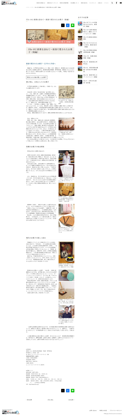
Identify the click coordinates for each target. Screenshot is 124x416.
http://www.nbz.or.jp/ (34, 384)
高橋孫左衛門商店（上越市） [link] (32, 356)
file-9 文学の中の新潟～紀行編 (90, 82)
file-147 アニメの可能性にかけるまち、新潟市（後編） (90, 24)
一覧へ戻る (50, 399)
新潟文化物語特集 (64, 3)
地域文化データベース (52, 3)
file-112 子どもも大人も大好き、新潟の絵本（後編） (90, 45)
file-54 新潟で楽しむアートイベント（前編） (90, 76)
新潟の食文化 (84, 3)
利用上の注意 (103, 410)
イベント (106, 3)
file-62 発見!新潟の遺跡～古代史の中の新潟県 (90, 69)
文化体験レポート (74, 3)
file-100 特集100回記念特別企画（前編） (90, 51)
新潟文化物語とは (41, 3)
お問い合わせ (93, 410)
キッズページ (92, 3)
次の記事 (71, 399)
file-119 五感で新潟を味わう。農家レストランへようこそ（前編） (90, 32)
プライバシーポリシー (116, 410)
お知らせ (100, 3)
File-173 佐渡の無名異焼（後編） (90, 57)
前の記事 (29, 399)
